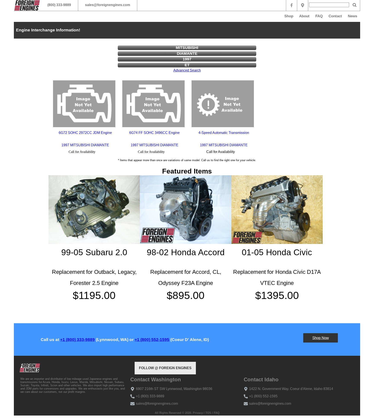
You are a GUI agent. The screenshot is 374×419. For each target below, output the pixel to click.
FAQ (319, 16)
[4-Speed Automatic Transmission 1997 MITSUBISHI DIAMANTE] (222, 104)
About (304, 16)
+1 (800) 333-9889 (77, 339)
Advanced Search (187, 70)
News (352, 16)
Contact (335, 16)
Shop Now (320, 338)
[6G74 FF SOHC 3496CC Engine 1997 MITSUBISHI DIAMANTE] (153, 104)
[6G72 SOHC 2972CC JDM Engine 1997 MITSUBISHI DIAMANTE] (84, 104)
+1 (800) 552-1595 (152, 339)
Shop (288, 16)
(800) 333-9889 (59, 5)
